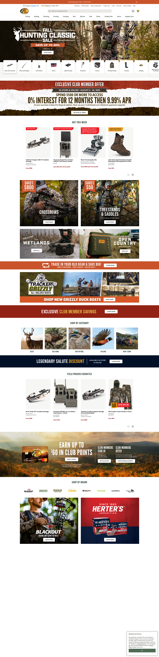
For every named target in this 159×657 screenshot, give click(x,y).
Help (134, 6)
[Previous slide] (147, 76)
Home (119, 16)
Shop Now (47, 52)
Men (74, 16)
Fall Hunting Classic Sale (79, 2)
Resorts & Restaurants (96, 6)
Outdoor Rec (109, 16)
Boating (36, 16)
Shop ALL (36, 250)
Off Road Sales (85, 6)
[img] (137, 11)
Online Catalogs (127, 6)
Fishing (27, 16)
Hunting (56, 16)
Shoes (98, 16)
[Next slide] (150, 76)
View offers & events (125, 461)
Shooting (46, 16)
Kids (90, 16)
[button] (137, 2)
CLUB (113, 6)
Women (82, 16)
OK (142, 650)
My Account (104, 461)
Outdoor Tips (106, 6)
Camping (66, 16)
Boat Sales (77, 6)
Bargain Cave (129, 16)
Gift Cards (118, 6)
